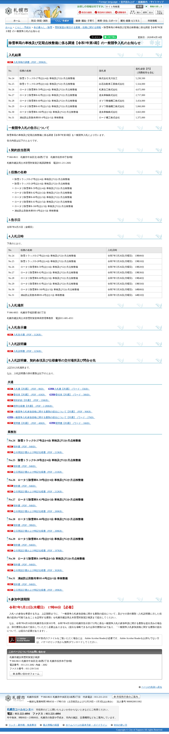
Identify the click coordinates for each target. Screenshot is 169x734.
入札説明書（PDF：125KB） (28, 351)
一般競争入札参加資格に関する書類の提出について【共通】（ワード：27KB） (54, 417)
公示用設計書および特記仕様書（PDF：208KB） (38, 531)
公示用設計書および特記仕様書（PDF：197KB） (38, 550)
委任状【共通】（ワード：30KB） (73, 394)
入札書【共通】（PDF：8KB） (29, 389)
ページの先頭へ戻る (151, 687)
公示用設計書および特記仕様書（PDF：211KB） (38, 472)
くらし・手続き (23, 27)
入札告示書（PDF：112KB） (28, 334)
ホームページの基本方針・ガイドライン (86, 725)
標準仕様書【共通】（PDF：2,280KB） (33, 406)
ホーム (8, 27)
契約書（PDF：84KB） (25, 446)
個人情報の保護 (51, 725)
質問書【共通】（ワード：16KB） (73, 423)
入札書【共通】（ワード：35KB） (72, 389)
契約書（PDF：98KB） (25, 525)
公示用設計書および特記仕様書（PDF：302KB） (38, 570)
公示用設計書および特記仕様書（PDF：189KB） (38, 590)
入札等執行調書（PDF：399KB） (30, 62)
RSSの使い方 (120, 725)
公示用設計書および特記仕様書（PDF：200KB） (38, 511)
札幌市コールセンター (20, 709)
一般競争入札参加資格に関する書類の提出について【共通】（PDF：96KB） (52, 411)
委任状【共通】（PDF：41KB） (29, 394)
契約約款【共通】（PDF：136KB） (31, 400)
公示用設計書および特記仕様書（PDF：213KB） (38, 452)
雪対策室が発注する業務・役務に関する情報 (78, 27)
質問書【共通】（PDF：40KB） (29, 423)
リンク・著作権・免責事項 (22, 725)
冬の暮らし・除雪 (43, 27)
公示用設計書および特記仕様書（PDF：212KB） (38, 491)
